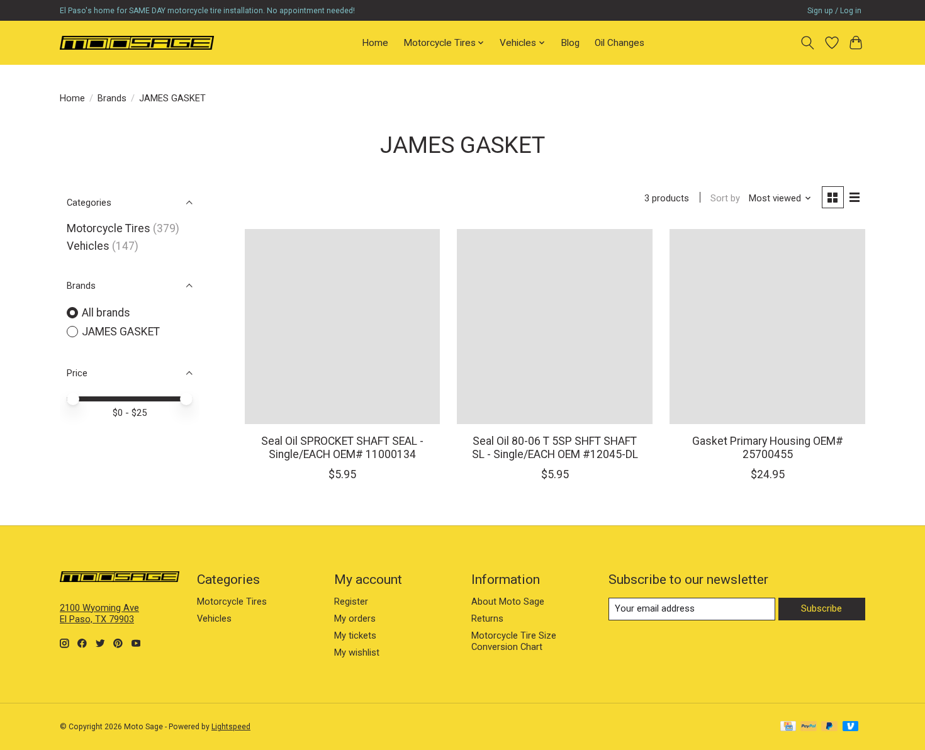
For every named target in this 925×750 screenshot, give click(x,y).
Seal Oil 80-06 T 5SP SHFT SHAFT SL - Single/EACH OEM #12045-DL (555, 448)
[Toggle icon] (808, 42)
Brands (112, 98)
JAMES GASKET (121, 331)
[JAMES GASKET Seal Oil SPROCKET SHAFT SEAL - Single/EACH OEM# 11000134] (342, 326)
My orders (355, 618)
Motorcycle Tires (108, 228)
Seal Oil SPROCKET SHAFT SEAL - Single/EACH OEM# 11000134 (342, 448)
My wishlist (356, 652)
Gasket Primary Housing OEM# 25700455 (767, 448)
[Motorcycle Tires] (137, 42)
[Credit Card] (788, 727)
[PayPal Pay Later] (829, 727)
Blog (570, 42)
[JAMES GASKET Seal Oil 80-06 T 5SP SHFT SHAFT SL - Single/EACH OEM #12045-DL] (554, 326)
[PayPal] (808, 727)
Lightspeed (230, 726)
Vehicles (88, 246)
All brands (106, 312)
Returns (487, 618)
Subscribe (821, 608)
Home (375, 42)
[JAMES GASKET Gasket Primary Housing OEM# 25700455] (767, 326)
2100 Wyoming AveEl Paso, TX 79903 (99, 613)
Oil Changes (619, 42)
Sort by (725, 198)
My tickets (355, 635)
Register (351, 601)
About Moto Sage (507, 601)
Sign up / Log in (834, 10)
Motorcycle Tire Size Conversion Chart (513, 641)
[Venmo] (851, 727)
